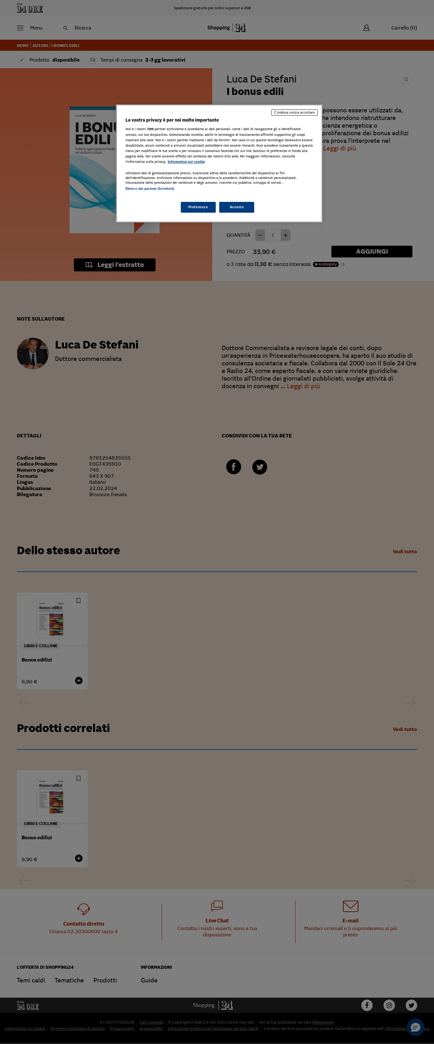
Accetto (237, 207)
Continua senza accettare (294, 112)
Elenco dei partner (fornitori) (149, 188)
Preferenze (198, 207)
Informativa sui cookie (186, 161)
